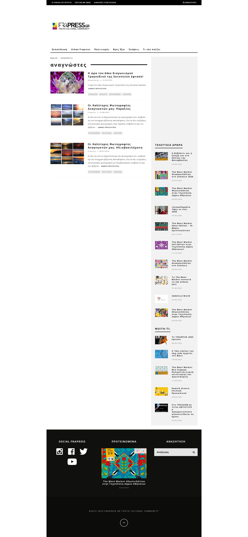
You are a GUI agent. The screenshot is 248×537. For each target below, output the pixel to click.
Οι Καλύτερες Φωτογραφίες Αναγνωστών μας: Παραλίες (109, 107)
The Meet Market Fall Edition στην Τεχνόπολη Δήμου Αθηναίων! (182, 245)
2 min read (118, 133)
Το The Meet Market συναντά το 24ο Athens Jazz (181, 280)
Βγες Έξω (119, 49)
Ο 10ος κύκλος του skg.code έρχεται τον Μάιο (183, 353)
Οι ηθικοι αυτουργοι (62, 2)
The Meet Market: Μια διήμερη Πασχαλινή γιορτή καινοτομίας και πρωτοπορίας (182, 372)
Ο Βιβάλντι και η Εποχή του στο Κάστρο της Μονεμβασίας (182, 157)
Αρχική (53, 58)
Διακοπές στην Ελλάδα (105, 2)
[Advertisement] (151, 26)
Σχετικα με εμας (83, 2)
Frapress (92, 112)
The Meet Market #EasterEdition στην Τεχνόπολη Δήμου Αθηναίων (182, 192)
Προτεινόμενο (115, 94)
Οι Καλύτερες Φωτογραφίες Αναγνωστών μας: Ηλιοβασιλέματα (115, 145)
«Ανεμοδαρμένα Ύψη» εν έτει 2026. (181, 209)
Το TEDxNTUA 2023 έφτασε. (182, 338)
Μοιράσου (103, 94)
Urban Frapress (80, 49)
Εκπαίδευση (59, 49)
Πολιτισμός (101, 49)
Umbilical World (181, 296)
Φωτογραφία (106, 133)
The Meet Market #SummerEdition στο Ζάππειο (182, 263)
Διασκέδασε (93, 94)
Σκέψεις (134, 49)
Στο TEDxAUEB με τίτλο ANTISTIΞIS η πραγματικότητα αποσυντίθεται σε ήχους (183, 411)
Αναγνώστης (93, 80)
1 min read (127, 94)
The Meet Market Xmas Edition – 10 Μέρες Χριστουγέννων (182, 227)
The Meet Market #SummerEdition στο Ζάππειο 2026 (182, 174)
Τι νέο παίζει (152, 49)
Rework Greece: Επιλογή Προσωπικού (181, 390)
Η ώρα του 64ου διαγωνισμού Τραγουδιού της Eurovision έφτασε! (115, 74)
